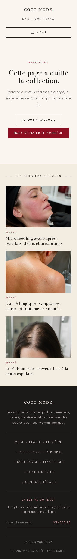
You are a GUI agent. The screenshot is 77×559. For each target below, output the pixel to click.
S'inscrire (62, 522)
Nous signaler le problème (38, 133)
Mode (19, 442)
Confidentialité (41, 472)
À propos (54, 452)
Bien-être (54, 442)
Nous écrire (27, 462)
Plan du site (54, 462)
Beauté (35, 442)
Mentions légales (41, 482)
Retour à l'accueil (38, 120)
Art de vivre (30, 452)
